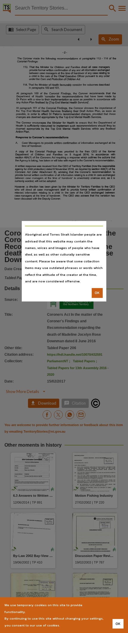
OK (97, 293)
